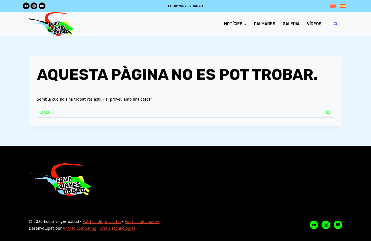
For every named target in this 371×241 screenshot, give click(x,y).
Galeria (291, 23)
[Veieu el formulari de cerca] (336, 24)
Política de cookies (142, 221)
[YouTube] (42, 6)
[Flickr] (26, 6)
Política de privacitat (102, 221)
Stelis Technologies (117, 228)
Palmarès (264, 23)
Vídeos (314, 23)
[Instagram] (34, 6)
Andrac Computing (79, 228)
